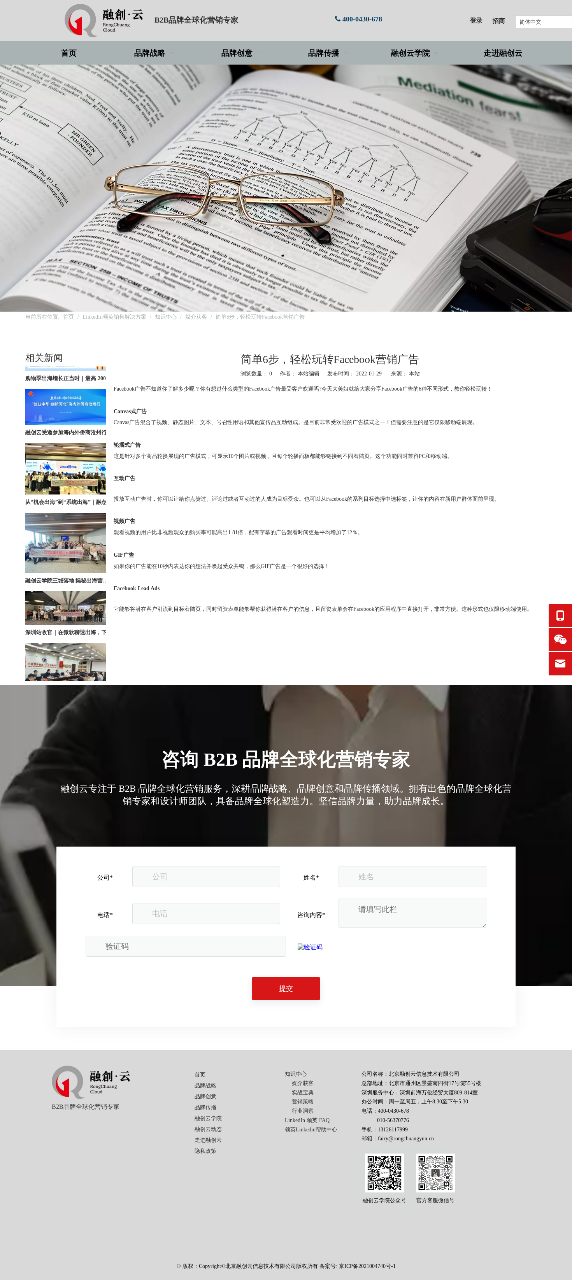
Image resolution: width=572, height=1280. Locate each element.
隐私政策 (205, 1151)
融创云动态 (208, 1129)
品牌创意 (205, 1096)
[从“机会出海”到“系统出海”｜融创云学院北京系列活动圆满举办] (65, 479)
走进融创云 (208, 1140)
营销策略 (303, 1102)
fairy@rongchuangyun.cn (406, 1138)
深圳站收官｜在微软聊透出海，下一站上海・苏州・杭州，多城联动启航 (69, 618)
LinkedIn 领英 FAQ (307, 1120)
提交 (286, 988)
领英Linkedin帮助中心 (311, 1130)
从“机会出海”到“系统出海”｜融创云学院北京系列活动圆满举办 (69, 488)
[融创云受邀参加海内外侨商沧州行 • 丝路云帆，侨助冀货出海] (65, 409)
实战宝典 (303, 1093)
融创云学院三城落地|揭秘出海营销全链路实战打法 (69, 567)
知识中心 (296, 1074)
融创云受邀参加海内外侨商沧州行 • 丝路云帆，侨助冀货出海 (69, 418)
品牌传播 (205, 1107)
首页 (200, 1075)
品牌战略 (205, 1086)
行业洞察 (303, 1111)
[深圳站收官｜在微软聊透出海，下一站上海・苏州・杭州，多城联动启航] (65, 609)
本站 (414, 374)
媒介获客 (303, 1083)
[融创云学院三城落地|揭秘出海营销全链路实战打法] (65, 557)
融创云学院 (208, 1118)
